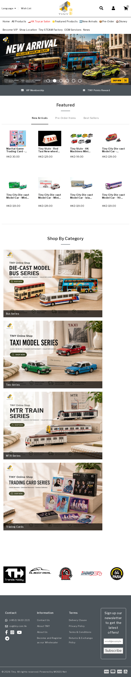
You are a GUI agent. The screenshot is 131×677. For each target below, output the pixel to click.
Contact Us (43, 620)
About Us (42, 632)
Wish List (26, 8)
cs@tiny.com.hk (18, 626)
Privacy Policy (77, 626)
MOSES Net (60, 671)
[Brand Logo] (40, 573)
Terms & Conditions (80, 632)
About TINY (43, 626)
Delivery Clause (78, 620)
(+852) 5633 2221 (19, 620)
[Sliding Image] (65, 59)
